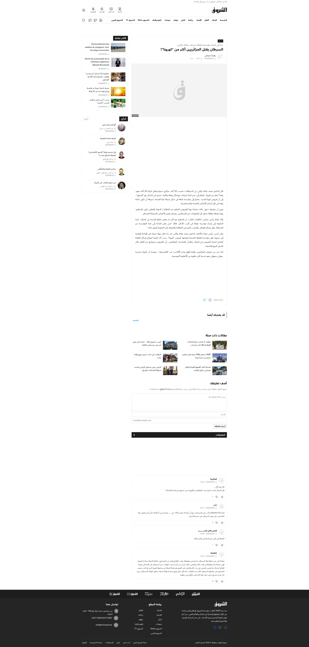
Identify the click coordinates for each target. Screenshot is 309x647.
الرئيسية (223, 20)
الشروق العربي (117, 20)
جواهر (176, 20)
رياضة (190, 20)
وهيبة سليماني (210, 55)
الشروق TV (130, 20)
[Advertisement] (179, 136)
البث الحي (126, 642)
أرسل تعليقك (219, 426)
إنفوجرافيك (156, 20)
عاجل (118, 642)
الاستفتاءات (109, 642)
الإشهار (84, 642)
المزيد (86, 119)
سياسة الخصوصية (96, 642)
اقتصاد (199, 20)
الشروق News (143, 20)
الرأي (183, 20)
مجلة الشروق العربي (140, 642)
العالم (207, 20)
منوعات (167, 20)
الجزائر (214, 20)
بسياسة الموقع (166, 389)
